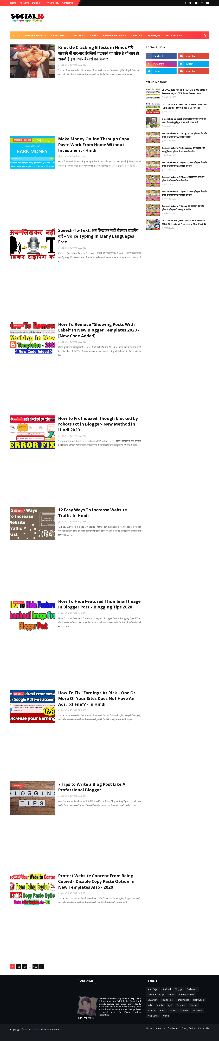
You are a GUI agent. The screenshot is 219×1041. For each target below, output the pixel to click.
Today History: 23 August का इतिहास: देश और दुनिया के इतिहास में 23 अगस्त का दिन (184, 135)
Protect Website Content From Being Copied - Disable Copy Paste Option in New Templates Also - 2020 (96, 881)
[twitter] (190, 3)
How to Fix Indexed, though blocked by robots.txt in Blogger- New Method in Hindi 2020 (98, 424)
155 (35, 966)
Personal (181, 1005)
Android (167, 989)
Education (152, 999)
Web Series (153, 1015)
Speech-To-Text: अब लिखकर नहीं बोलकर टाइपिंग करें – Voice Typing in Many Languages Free (98, 235)
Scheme (193, 1005)
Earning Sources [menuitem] (113, 35)
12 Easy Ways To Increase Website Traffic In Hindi (92, 512)
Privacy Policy (52, 2)
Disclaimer (37, 2)
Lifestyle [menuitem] (77, 35)
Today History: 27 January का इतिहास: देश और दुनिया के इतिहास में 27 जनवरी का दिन (184, 193)
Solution (152, 1010)
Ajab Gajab (153, 989)
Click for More (86, 1017)
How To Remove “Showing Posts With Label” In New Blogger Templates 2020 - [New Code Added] (98, 330)
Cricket (171, 994)
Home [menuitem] (16, 35)
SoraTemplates (59, 1036)
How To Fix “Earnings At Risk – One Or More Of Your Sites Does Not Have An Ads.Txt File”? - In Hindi (96, 698)
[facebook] (185, 3)
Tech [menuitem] (93, 35)
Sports (173, 1010)
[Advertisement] (75, 107)
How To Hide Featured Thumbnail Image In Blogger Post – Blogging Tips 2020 (99, 604)
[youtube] (196, 3)
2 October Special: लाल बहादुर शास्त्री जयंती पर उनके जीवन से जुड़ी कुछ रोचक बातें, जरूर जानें (184, 120)
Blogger (179, 989)
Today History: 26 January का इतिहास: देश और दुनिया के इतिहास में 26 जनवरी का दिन (184, 164)
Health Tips (167, 999)
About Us (24, 2)
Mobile (160, 1005)
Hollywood (198, 999)
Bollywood (192, 989)
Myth (170, 1005)
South (162, 1010)
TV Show (184, 1010)
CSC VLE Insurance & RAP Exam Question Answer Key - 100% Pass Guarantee (184, 91)
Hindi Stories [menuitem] (173, 35)
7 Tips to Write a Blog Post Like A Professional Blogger (91, 787)
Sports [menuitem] (135, 35)
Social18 (65, 64)
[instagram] (202, 3)
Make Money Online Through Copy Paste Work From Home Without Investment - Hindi (93, 144)
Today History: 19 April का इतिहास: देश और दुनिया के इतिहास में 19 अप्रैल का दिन (183, 207)
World (166, 1015)
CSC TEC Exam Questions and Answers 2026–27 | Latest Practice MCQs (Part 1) (184, 222)
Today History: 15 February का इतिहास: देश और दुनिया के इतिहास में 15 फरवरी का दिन (183, 149)
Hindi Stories (183, 999)
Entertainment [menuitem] (34, 35)
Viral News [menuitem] (57, 35)
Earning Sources (186, 994)
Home (13, 2)
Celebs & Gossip (156, 994)
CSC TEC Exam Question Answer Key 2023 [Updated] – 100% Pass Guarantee (184, 106)
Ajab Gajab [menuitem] (153, 35)
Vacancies (197, 1010)
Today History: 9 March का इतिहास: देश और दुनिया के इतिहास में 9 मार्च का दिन (183, 178)
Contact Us (67, 2)
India (150, 1005)
